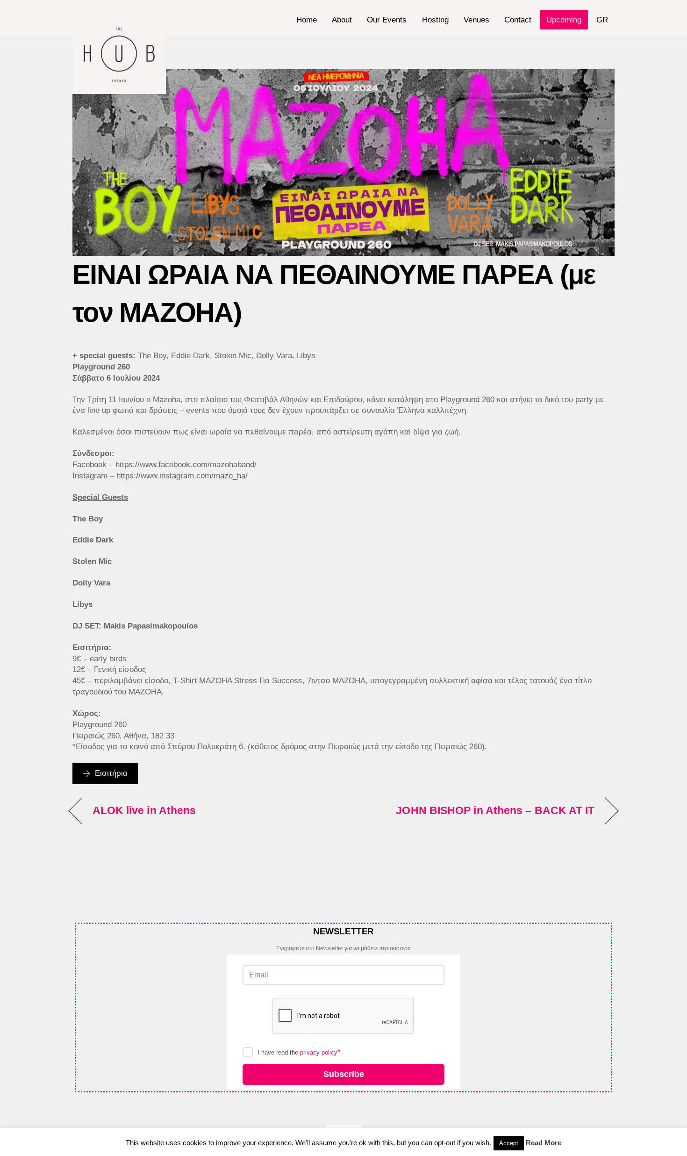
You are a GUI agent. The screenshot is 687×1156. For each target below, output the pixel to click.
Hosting (435, 19)
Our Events (387, 19)
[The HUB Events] (119, 89)
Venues (476, 19)
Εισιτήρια (111, 773)
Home (306, 19)
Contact (517, 19)
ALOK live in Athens (144, 810)
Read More (543, 1143)
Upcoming (563, 19)
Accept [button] (508, 1143)
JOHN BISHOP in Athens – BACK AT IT (495, 810)
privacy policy (318, 1052)
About (342, 19)
